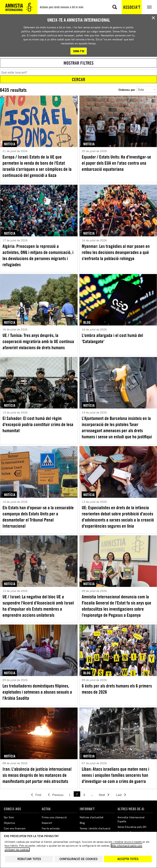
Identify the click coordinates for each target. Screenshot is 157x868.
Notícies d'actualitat (91, 817)
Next (102, 795)
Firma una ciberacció (54, 817)
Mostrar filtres (79, 63)
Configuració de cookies (78, 859)
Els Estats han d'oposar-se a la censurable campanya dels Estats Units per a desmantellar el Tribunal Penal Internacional (38, 517)
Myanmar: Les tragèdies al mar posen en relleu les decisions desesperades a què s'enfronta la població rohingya (116, 252)
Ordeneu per (127, 90)
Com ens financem (15, 828)
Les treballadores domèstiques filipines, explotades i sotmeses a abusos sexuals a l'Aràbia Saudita (37, 692)
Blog (82, 822)
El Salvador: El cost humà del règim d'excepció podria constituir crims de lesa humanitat (37, 424)
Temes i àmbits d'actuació (95, 828)
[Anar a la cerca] (115, 7)
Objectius (9, 822)
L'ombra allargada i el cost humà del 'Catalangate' (112, 338)
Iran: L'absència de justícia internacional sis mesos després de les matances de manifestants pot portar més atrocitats (36, 775)
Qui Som (9, 817)
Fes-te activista (51, 828)
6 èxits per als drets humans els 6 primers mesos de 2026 (117, 689)
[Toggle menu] (149, 7)
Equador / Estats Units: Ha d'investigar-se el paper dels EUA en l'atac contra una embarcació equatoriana (116, 163)
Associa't (131, 7)
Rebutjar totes (29, 859)
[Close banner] (153, 17)
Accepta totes (127, 859)
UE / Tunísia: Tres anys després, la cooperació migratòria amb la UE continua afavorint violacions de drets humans (38, 341)
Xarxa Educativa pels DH (132, 826)
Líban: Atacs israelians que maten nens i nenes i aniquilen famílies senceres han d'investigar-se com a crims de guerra (115, 775)
